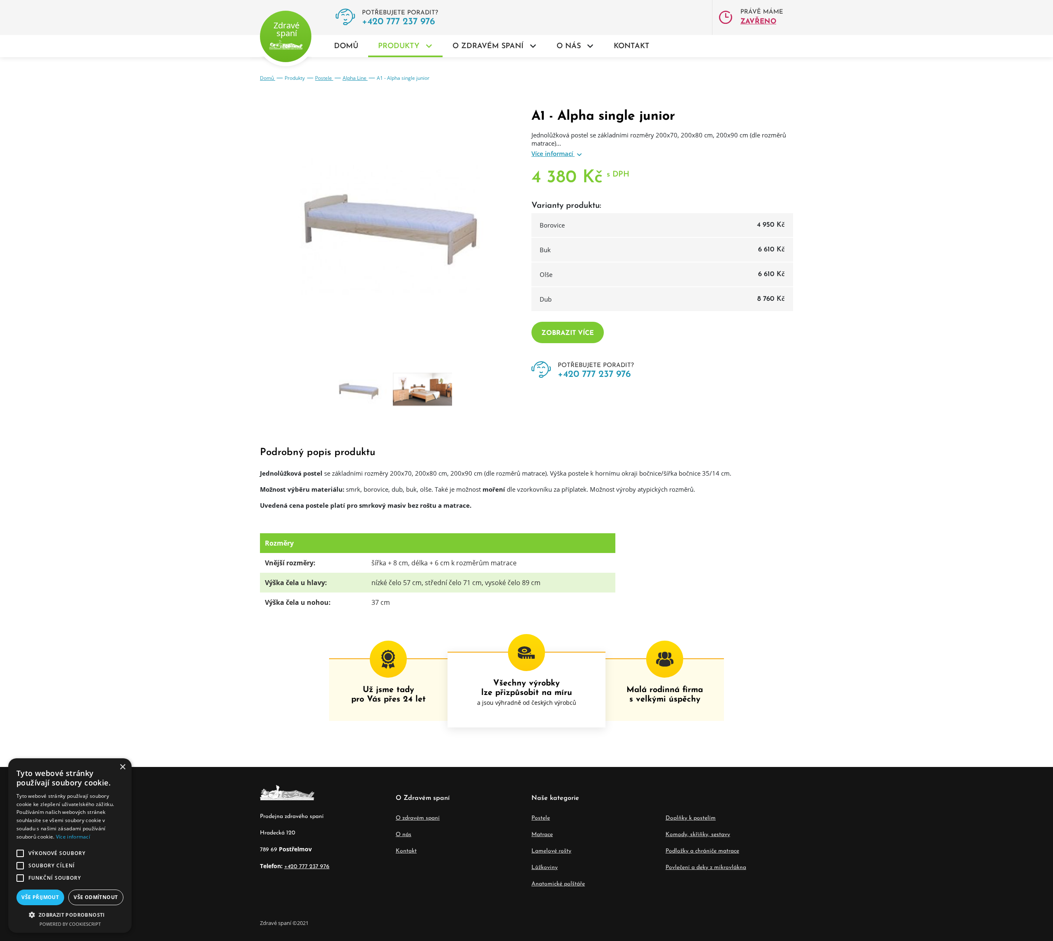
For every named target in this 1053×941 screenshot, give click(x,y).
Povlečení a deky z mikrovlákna (706, 867)
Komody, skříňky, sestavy (698, 835)
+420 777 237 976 (398, 22)
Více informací (553, 153)
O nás (569, 46)
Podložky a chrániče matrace (702, 851)
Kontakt (631, 46)
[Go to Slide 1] (359, 390)
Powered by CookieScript (70, 924)
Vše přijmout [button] (40, 897)
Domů (346, 46)
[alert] (70, 845)
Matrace (542, 835)
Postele (324, 77)
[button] (69, 915)
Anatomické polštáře (558, 884)
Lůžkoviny (544, 867)
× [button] (122, 767)
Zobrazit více (567, 333)
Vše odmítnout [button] (96, 897)
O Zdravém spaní (488, 46)
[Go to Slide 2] (422, 390)
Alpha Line (355, 77)
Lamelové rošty (551, 851)
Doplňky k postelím (691, 818)
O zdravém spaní (418, 818)
